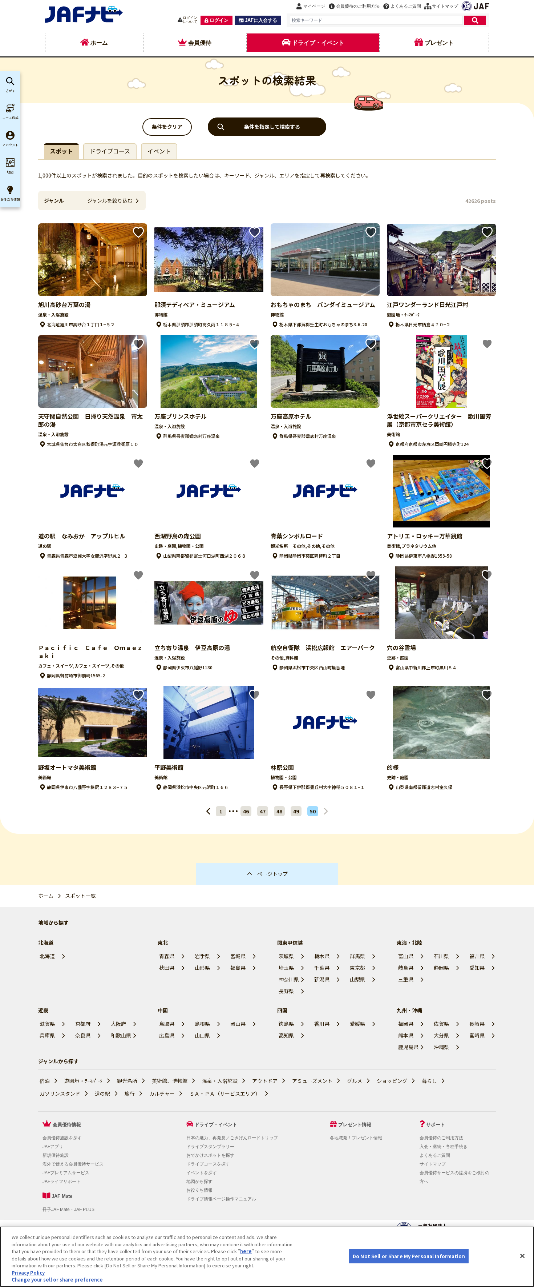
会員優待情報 (67, 1124)
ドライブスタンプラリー (210, 1146)
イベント (159, 151)
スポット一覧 (80, 895)
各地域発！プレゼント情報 (356, 1137)
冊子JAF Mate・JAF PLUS (68, 1209)
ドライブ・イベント (216, 1124)
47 (263, 811)
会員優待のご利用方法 (441, 1137)
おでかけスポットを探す (210, 1155)
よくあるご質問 (435, 1155)
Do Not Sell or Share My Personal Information (409, 1255)
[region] (267, 1256)
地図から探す (199, 1181)
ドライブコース (110, 151)
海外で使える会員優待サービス (73, 1164)
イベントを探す (201, 1172)
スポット (61, 151)
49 (296, 811)
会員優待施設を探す (62, 1137)
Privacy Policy (28, 1272)
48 (279, 811)
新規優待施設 (56, 1155)
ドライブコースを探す (208, 1164)
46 (246, 811)
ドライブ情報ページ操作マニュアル (221, 1199)
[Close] (522, 1256)
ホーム (45, 895)
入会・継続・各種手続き (444, 1146)
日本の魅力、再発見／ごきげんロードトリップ (232, 1137)
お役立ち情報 (199, 1190)
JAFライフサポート (62, 1181)
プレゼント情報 (354, 1124)
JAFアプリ (53, 1146)
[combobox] (376, 20)
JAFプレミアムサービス (66, 1172)
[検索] (475, 20)
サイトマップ (433, 1164)
